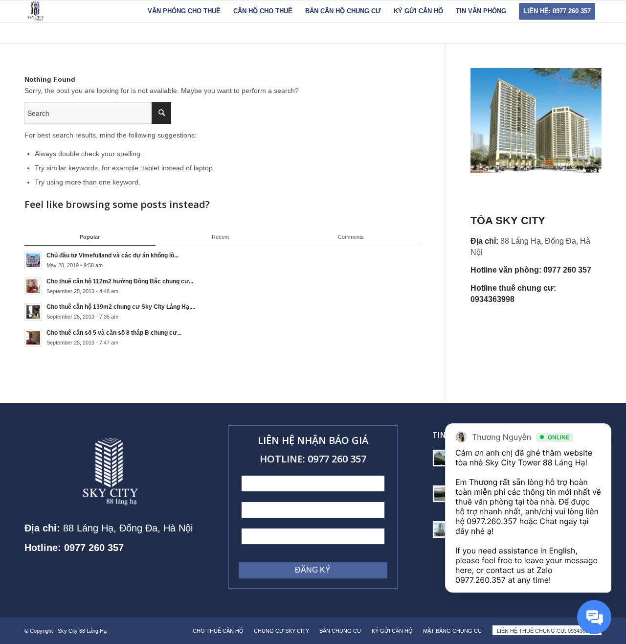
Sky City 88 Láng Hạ (83, 631)
